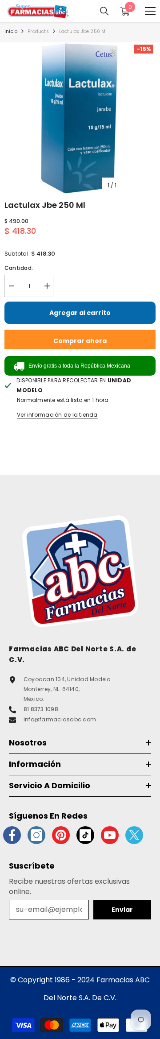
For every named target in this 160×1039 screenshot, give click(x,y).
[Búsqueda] (104, 11)
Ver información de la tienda (57, 414)
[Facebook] (12, 835)
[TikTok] (85, 835)
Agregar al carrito (80, 312)
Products (38, 31)
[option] (80, 118)
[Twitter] (134, 835)
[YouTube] (110, 835)
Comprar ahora (80, 340)
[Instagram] (36, 835)
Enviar (122, 909)
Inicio (10, 31)
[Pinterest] (61, 835)
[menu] (150, 11)
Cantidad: (18, 268)
